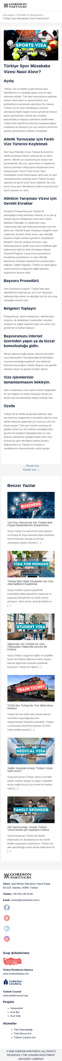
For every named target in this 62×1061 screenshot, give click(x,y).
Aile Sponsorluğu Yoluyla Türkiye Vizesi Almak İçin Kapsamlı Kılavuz (28, 828)
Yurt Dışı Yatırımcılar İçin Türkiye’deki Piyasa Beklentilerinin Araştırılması (29, 524)
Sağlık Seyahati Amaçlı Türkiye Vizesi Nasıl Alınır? (30, 769)
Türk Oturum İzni (22, 1033)
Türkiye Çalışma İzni (25, 1037)
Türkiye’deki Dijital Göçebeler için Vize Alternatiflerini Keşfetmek (30, 583)
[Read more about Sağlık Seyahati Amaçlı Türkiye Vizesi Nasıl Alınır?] (31, 751)
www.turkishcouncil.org (15, 995)
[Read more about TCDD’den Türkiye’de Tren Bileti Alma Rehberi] (31, 688)
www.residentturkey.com (16, 973)
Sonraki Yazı (31, 469)
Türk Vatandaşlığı (23, 1029)
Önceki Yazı (31, 466)
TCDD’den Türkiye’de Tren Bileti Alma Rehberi (30, 707)
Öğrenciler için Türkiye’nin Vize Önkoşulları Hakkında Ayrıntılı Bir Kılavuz (27, 646)
